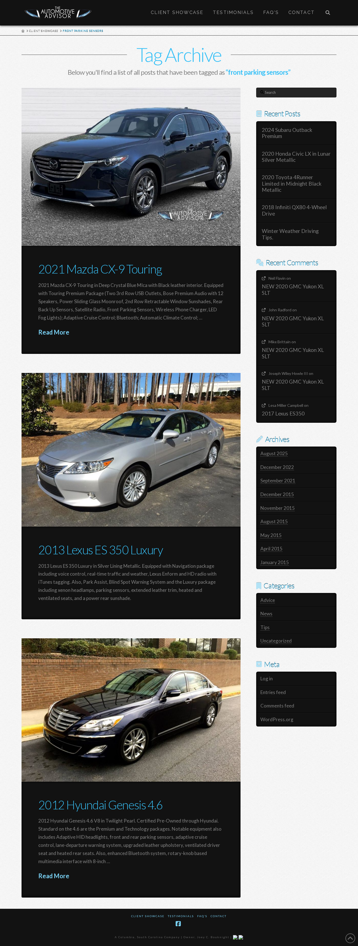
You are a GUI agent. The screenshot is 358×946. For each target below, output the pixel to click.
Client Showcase (147, 916)
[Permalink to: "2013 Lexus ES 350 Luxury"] (131, 450)
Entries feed (273, 692)
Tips (265, 627)
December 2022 (277, 467)
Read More (53, 332)
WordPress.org (276, 719)
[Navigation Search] (327, 12)
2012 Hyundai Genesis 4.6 (100, 805)
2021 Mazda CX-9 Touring (100, 269)
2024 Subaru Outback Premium (287, 133)
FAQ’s (202, 916)
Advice (267, 600)
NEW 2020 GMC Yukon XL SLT (293, 289)
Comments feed (277, 706)
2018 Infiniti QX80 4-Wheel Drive (294, 210)
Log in (266, 678)
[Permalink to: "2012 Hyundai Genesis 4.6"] (131, 710)
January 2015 (274, 562)
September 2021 (277, 480)
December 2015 (277, 494)
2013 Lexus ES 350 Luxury (100, 550)
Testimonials (181, 916)
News (266, 613)
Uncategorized (276, 641)
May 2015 (271, 535)
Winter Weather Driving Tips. (290, 234)
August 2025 (274, 453)
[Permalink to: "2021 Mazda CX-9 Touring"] (131, 167)
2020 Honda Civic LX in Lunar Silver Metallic (296, 157)
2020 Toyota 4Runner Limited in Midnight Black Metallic (291, 183)
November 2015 (277, 508)
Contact (219, 916)
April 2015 (271, 549)
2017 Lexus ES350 (283, 413)
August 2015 (274, 521)
